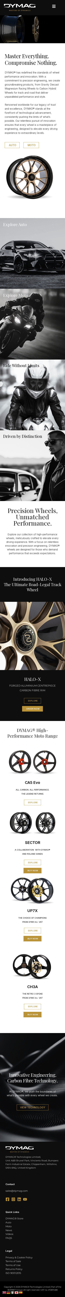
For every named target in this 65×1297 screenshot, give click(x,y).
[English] (4, 1292)
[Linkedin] (19, 1199)
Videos (9, 1234)
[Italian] (13, 1292)
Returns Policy (14, 1269)
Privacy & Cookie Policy (19, 1257)
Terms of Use (13, 1265)
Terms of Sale (13, 1261)
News (9, 1230)
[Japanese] (17, 1292)
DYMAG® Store (14, 1218)
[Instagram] (13, 1199)
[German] (8, 1292)
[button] (53, 6)
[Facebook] (7, 1199)
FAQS (9, 1237)
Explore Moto (15, 295)
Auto (8, 1222)
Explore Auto (15, 224)
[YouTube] (25, 1199)
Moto (9, 1226)
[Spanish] (21, 1292)
